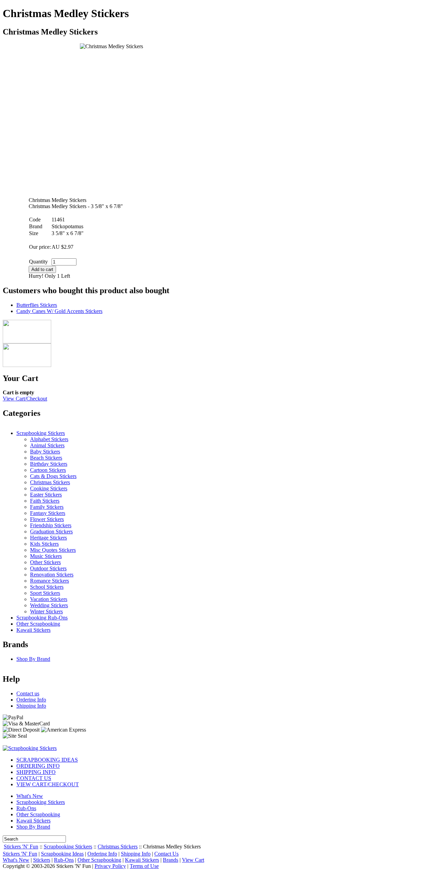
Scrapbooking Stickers (40, 433)
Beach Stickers (46, 458)
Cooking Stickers (48, 488)
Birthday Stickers (48, 464)
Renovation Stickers (51, 574)
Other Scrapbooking (38, 624)
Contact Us (166, 854)
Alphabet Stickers (49, 439)
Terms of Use (144, 866)
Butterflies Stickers (36, 305)
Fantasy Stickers (47, 513)
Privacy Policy (110, 866)
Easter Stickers (46, 495)
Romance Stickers (49, 581)
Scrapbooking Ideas (62, 854)
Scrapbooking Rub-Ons (42, 618)
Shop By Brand (33, 659)
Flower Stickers (47, 519)
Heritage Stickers (48, 538)
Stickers (41, 860)
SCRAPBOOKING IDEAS (47, 760)
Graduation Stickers (51, 531)
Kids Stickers (44, 544)
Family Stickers (47, 507)
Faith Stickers (44, 501)
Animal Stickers (47, 445)
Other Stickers (45, 562)
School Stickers (47, 587)
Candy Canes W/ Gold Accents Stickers (59, 311)
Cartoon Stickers (48, 470)
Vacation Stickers (48, 599)
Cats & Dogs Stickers (53, 476)
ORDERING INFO (38, 766)
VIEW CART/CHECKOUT (47, 784)
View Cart (193, 860)
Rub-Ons (26, 808)
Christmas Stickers (50, 482)
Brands (170, 860)
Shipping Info (31, 706)
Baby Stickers (45, 451)
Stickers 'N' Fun (21, 846)
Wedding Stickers (49, 605)
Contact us (27, 693)
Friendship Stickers (50, 525)
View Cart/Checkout (25, 398)
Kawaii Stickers (33, 630)
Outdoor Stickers (48, 568)
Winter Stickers (46, 611)
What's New (29, 796)
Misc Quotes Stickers (53, 550)
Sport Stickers (45, 593)
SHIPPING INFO (36, 772)
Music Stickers (46, 556)
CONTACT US (33, 778)
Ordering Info (31, 700)
